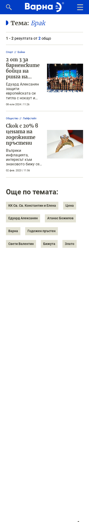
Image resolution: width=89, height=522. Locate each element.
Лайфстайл (29, 118)
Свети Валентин (21, 244)
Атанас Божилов (60, 218)
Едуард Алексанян (23, 218)
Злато (69, 244)
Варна (13, 231)
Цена (70, 205)
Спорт (9, 52)
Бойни (21, 52)
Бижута (49, 244)
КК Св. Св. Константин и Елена (32, 205)
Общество (12, 118)
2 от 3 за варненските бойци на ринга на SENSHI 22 (23, 71)
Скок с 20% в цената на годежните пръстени (22, 134)
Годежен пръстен (42, 231)
